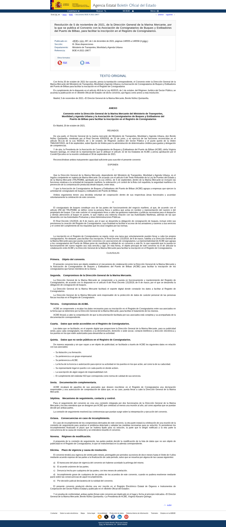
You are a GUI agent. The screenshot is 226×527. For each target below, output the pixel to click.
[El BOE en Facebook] (113, 518)
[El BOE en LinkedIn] (120, 518)
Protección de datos (117, 513)
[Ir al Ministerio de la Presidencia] (70, 4)
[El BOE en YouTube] (126, 518)
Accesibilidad (102, 513)
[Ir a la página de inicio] (124, 5)
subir (169, 505)
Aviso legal (91, 513)
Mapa (83, 513)
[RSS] (100, 518)
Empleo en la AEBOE (168, 513)
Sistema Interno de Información (137, 513)
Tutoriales (154, 513)
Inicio (65, 15)
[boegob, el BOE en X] (106, 518)
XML (87, 63)
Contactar (53, 513)
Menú (153, 11)
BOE (71, 15)
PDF (65, 63)
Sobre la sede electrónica (69, 513)
